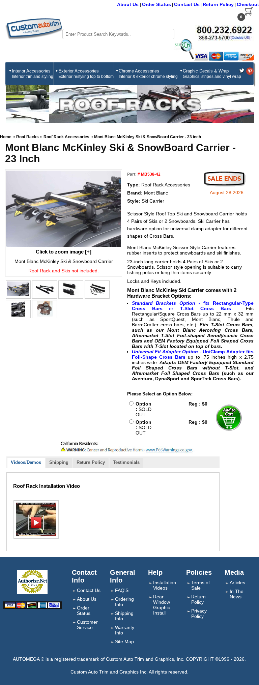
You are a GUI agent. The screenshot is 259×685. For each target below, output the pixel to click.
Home (5, 137)
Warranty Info (124, 630)
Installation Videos (164, 585)
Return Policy (218, 4)
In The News (236, 594)
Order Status (156, 4)
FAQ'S (121, 590)
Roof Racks (28, 137)
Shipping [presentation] (58, 462)
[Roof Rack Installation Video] (36, 519)
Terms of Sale (200, 585)
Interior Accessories (32, 73)
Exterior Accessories (86, 73)
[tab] (26, 463)
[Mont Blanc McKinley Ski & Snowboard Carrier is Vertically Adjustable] (18, 308)
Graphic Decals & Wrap (212, 73)
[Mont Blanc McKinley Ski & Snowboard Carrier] (63, 209)
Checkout (248, 4)
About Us (128, 4)
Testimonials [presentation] (126, 462)
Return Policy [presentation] (91, 462)
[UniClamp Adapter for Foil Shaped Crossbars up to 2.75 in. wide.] (44, 308)
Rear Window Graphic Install (161, 605)
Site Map (124, 641)
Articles (237, 582)
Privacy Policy (199, 613)
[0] (249, 14)
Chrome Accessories (148, 73)
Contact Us (187, 4)
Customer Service (87, 624)
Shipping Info (124, 615)
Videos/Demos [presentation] (26, 462)
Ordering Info (124, 601)
